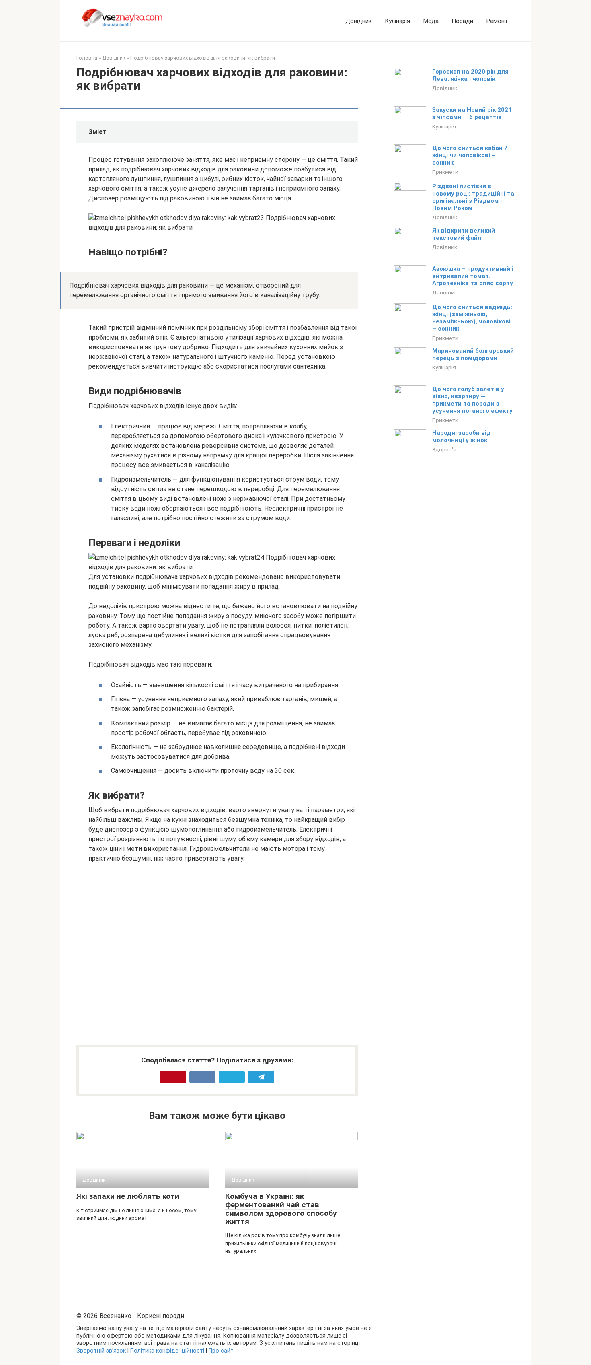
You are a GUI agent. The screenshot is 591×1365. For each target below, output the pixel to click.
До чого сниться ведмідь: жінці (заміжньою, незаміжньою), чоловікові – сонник (472, 317)
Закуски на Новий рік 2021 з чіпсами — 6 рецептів (472, 113)
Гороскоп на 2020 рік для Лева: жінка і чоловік (470, 75)
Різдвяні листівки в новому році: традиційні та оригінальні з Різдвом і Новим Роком (473, 197)
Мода (431, 21)
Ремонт (497, 21)
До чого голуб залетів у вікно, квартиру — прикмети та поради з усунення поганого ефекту (472, 399)
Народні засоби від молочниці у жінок (461, 436)
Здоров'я (444, 449)
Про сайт (221, 1350)
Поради (462, 21)
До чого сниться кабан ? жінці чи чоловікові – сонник (469, 155)
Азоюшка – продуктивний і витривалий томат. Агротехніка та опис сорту (472, 276)
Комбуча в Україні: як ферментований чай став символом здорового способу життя (281, 1209)
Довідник (358, 21)
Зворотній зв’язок (101, 1350)
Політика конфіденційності (167, 1350)
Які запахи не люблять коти (127, 1196)
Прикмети (445, 172)
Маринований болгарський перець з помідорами (473, 354)
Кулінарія (397, 21)
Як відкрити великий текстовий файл (463, 234)
